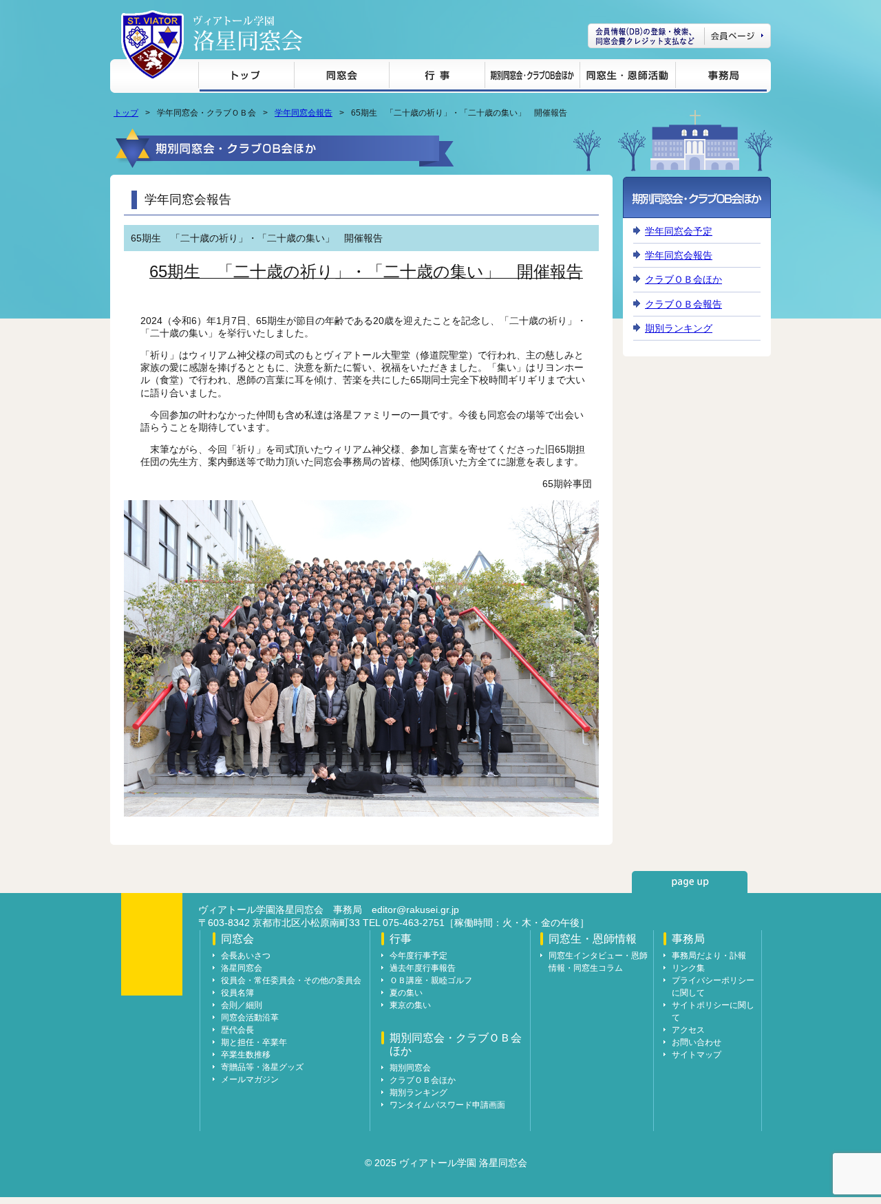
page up (689, 882)
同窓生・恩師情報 (627, 77)
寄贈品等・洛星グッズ (262, 1067)
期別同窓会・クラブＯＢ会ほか (532, 77)
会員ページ (679, 35)
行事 (437, 77)
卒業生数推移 (245, 1055)
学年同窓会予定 (678, 231)
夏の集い (406, 993)
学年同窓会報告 (303, 113)
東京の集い (410, 1005)
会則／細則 (241, 1005)
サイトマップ (696, 1055)
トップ (246, 77)
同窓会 (341, 77)
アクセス (688, 1030)
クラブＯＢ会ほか (683, 279)
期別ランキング (678, 328)
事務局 (721, 77)
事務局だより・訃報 (709, 955)
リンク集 (688, 968)
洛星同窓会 (241, 968)
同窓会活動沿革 (250, 1017)
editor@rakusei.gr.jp (415, 909)
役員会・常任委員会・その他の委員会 (291, 980)
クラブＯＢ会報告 (683, 304)
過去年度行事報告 (423, 968)
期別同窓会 (410, 1068)
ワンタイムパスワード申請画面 (447, 1105)
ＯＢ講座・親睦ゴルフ (431, 980)
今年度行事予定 (418, 955)
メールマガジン (250, 1079)
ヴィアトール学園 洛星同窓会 (248, 33)
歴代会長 (237, 1030)
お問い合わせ (696, 1042)
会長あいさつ (245, 955)
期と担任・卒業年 (254, 1042)
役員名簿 (237, 993)
